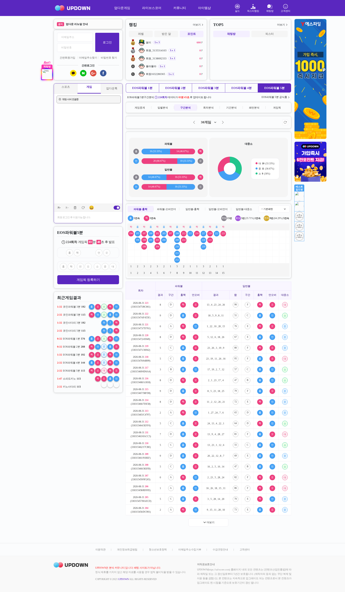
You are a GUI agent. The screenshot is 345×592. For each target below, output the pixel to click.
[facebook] (103, 73)
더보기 (197, 24)
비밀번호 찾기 (109, 57)
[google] (93, 73)
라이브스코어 (151, 8)
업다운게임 (122, 8)
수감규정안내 (220, 549)
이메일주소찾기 (88, 57)
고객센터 (245, 549)
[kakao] (73, 73)
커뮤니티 (179, 8)
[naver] (83, 73)
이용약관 (100, 549)
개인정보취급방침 (127, 549)
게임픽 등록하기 (88, 279)
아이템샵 (204, 8)
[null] (47, 74)
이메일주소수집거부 (189, 549)
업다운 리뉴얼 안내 (77, 24)
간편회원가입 (67, 57)
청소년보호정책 (158, 549)
